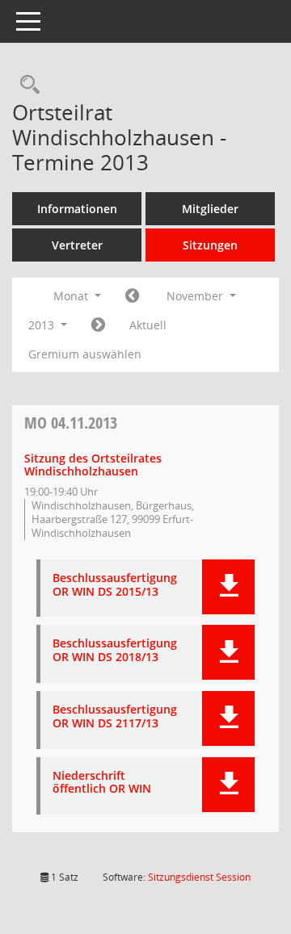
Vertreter (77, 245)
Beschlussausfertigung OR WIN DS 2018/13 (115, 650)
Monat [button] (72, 296)
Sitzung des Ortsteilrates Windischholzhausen (93, 465)
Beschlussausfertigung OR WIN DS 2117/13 (115, 717)
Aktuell (148, 325)
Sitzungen (210, 245)
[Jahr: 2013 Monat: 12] (98, 325)
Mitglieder (210, 208)
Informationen (77, 208)
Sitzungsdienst (199, 877)
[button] (228, 586)
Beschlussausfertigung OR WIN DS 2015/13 (115, 585)
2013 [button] (42, 325)
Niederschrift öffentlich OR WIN (102, 783)
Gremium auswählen (84, 354)
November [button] (196, 296)
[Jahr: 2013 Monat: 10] (132, 296)
